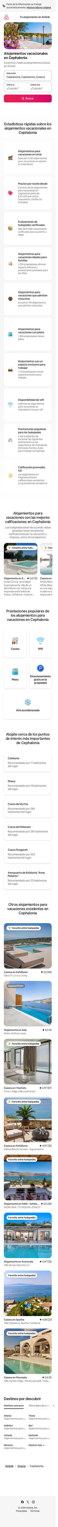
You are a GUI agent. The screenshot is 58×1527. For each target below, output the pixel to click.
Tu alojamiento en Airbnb (35, 17)
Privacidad (21, 1511)
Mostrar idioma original (39, 7)
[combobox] (27, 77)
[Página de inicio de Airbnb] (6, 17)
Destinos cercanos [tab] (14, 1405)
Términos (35, 1511)
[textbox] (15, 88)
